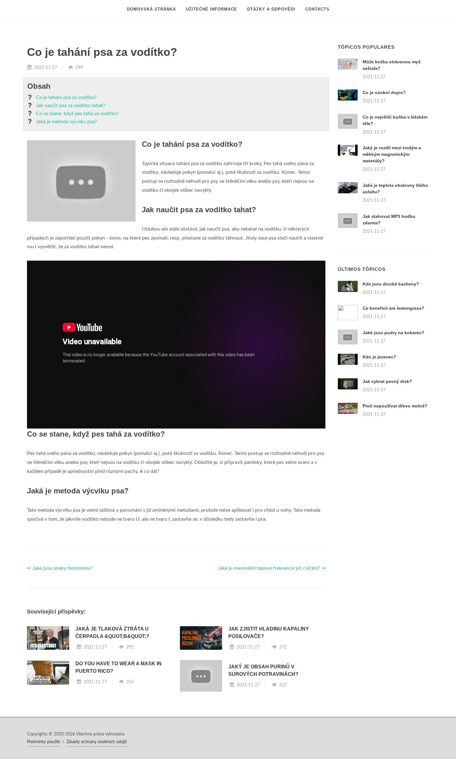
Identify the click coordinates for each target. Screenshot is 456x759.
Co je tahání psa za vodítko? (66, 97)
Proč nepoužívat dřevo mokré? (395, 405)
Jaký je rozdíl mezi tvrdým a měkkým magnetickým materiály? (392, 154)
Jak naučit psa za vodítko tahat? (70, 105)
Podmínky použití (43, 742)
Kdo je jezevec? (379, 356)
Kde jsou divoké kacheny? (391, 283)
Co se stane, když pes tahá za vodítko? (77, 113)
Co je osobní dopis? (384, 92)
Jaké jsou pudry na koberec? (393, 332)
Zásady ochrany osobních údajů (96, 742)
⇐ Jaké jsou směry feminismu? (59, 568)
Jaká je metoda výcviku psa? (66, 121)
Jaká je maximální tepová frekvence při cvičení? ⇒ (271, 568)
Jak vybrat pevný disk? (387, 381)
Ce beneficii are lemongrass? (393, 308)
